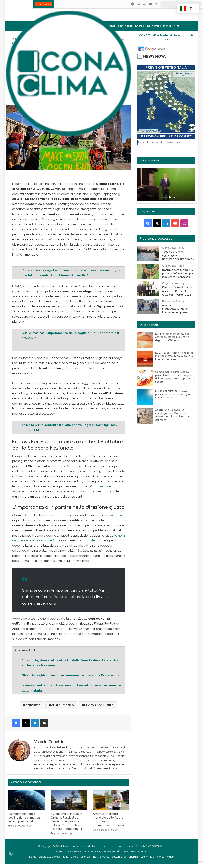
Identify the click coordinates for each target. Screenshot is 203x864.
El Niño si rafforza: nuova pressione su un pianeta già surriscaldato (172, 394)
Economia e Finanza (159, 26)
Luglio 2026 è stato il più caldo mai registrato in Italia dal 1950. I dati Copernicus (174, 356)
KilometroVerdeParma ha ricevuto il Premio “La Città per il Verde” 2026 (178, 291)
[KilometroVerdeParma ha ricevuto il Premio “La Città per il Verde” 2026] (148, 288)
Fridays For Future (99, 705)
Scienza (85, 856)
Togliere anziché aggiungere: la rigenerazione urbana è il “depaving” (178, 255)
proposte (88, 540)
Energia (140, 26)
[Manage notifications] (10, 854)
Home (32, 856)
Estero (74, 856)
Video (177, 26)
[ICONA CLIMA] (68, 73)
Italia (65, 856)
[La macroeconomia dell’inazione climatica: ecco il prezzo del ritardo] (26, 800)
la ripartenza (112, 515)
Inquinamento (101, 856)
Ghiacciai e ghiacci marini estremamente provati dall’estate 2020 (71, 675)
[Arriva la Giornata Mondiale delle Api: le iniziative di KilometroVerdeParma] (111, 800)
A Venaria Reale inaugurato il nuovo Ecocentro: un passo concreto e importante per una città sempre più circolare (177, 309)
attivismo (33, 705)
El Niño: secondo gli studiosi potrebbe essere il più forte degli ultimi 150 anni (172, 337)
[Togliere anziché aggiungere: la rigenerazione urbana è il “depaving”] (148, 253)
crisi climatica (62, 705)
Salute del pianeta (49, 856)
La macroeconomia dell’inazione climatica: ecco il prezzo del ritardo (25, 817)
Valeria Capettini (50, 742)
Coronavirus (99, 486)
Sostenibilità (119, 856)
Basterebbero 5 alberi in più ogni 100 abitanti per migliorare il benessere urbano (177, 274)
